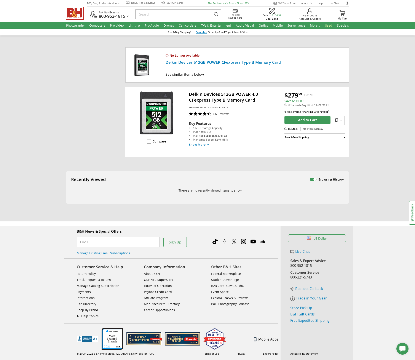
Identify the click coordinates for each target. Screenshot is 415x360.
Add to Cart (307, 120)
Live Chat (334, 3)
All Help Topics (88, 316)
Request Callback (309, 288)
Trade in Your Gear (311, 298)
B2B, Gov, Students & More (102, 3)
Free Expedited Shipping (310, 320)
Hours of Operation (158, 286)
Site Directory (86, 304)
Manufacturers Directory (162, 304)
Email (84, 242)
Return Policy (86, 274)
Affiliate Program (156, 298)
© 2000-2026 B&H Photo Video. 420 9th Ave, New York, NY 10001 (116, 353)
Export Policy (270, 353)
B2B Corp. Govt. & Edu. (227, 286)
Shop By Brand (87, 310)
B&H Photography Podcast (230, 304)
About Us (306, 3)
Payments (84, 292)
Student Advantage (225, 280)
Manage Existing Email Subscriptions (103, 253)
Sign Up (175, 242)
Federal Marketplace (226, 274)
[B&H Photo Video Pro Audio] (76, 13)
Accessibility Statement (304, 353)
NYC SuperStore (286, 3)
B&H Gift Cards (302, 314)
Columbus (201, 32)
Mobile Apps (268, 339)
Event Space (220, 292)
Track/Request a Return (94, 280)
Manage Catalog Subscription (98, 286)
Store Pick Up (301, 308)
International (86, 298)
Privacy (241, 353)
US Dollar (320, 238)
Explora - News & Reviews (229, 298)
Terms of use (211, 353)
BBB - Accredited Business (87, 339)
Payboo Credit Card (158, 292)
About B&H (152, 274)
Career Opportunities (159, 310)
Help (320, 3)
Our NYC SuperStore (159, 280)
